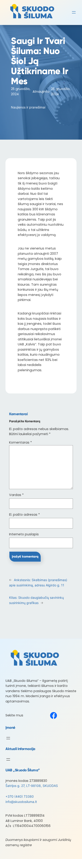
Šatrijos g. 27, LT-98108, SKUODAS (31, 786)
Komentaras (20, 442)
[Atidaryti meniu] (74, 12)
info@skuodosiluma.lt (21, 802)
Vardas (16, 495)
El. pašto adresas (24, 514)
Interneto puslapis (24, 534)
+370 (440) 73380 (19, 796)
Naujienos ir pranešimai (28, 107)
